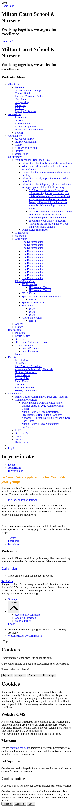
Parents (12, 357)
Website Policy (23, 620)
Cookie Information (25, 617)
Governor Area (23, 433)
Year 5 (32, 311)
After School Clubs (32, 317)
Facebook (13, 540)
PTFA (18, 430)
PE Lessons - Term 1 (40, 287)
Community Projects (26, 399)
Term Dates (21, 363)
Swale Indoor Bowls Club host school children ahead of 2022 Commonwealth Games (43, 405)
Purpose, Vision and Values (29, 96)
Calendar (20, 384)
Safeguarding (22, 102)
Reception (20, 117)
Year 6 (32, 314)
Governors (20, 339)
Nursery (19, 120)
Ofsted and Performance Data (31, 342)
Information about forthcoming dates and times (47, 163)
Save (31, 804)
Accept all (20, 675)
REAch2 (19, 108)
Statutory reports (24, 345)
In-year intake (22, 123)
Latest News (21, 381)
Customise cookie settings (42, 675)
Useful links (21, 153)
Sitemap (12, 599)
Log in (11, 448)
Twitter (12, 537)
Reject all (7, 675)
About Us (13, 84)
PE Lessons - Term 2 (40, 290)
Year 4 (32, 308)
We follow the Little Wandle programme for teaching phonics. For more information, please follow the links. (50, 214)
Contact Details (23, 93)
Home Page (7, 5)
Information (14, 329)
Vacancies (20, 105)
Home (11, 464)
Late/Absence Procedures (28, 366)
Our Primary (15, 156)
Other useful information (35, 229)
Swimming (27, 305)
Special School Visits (33, 302)
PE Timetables (29, 284)
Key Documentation (32, 241)
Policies (19, 132)
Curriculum (21, 238)
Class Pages (21, 232)
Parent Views (22, 360)
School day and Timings (28, 90)
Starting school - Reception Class (32, 159)
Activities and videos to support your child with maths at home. (48, 225)
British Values (22, 335)
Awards (19, 439)
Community (14, 393)
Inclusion (20, 332)
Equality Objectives (25, 111)
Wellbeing (20, 235)
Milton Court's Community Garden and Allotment (41, 396)
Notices (19, 150)
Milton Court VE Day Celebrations (40, 411)
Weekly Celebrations (26, 390)
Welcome (20, 87)
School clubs (22, 378)
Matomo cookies (19, 747)
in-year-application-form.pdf (23, 499)
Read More (7, 581)
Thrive (18, 436)
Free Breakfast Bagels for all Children (42, 414)
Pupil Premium (30, 351)
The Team (20, 99)
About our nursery (25, 138)
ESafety (19, 326)
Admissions (14, 114)
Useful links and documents (30, 129)
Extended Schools (24, 387)
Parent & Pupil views (26, 126)
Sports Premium (30, 348)
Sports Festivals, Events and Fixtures (41, 296)
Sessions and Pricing (26, 147)
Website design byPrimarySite (25, 635)
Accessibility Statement (27, 614)
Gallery (19, 144)
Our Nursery (15, 135)
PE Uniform (28, 293)
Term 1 (32, 299)
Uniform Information (26, 372)
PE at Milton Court (25, 281)
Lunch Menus (22, 375)
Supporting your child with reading (47, 220)
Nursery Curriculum (25, 141)
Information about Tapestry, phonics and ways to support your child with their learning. (46, 186)
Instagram (13, 543)
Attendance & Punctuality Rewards (34, 369)
